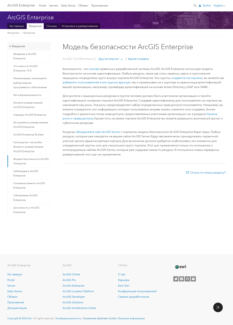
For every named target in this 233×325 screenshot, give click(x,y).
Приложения (99, 5)
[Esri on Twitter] (175, 278)
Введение (35, 26)
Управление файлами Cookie (99, 318)
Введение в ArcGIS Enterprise (24, 56)
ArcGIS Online (71, 274)
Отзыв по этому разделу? (208, 172)
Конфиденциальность (68, 318)
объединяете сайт (98, 132)
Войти (207, 5)
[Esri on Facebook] (181, 278)
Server (11, 285)
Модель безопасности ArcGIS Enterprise (31, 161)
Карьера (123, 280)
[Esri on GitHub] (187, 278)
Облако (83, 5)
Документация (17, 308)
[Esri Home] (180, 266)
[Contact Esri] (193, 278)
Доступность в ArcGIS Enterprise (26, 210)
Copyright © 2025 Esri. (19, 318)
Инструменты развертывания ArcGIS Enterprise (30, 124)
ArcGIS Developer (74, 296)
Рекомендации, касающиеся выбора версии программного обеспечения (30, 83)
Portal (42, 5)
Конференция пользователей (137, 291)
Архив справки (138, 58)
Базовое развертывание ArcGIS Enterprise (28, 105)
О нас (121, 274)
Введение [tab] (18, 46)
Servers (53, 5)
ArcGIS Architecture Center (79, 308)
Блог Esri (123, 285)
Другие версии (108, 58)
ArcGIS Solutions (73, 302)
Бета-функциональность (27, 94)
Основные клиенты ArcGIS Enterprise (29, 185)
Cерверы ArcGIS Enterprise (29, 114)
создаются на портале (186, 78)
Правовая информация (131, 318)
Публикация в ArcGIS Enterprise (25, 173)
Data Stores (68, 5)
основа (94, 69)
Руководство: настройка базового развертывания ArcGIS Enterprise (28, 147)
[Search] (195, 5)
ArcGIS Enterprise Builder (28, 134)
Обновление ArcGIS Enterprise (25, 197)
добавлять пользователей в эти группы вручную (96, 82)
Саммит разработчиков (133, 296)
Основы (51, 26)
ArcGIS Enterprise (21, 5)
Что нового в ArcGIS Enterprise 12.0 (25, 68)
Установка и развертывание (80, 26)
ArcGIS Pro (69, 280)
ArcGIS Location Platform (78, 291)
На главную (16, 26)
